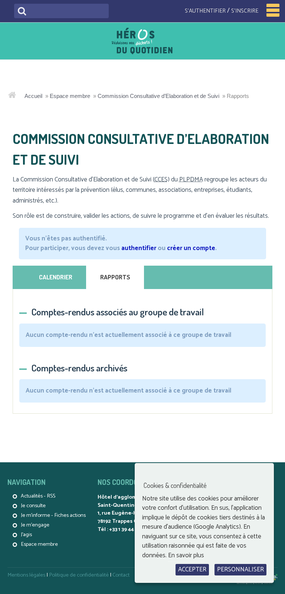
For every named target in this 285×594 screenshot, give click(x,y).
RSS (51, 496)
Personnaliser (240, 569)
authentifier (138, 248)
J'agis (26, 534)
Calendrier (55, 277)
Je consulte (33, 505)
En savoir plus (186, 555)
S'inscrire (244, 11)
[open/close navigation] (272, 10)
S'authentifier (205, 11)
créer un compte (191, 248)
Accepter (192, 569)
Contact (121, 575)
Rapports (115, 277)
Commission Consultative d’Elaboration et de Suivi (158, 96)
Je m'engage (35, 525)
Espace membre (70, 96)
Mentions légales (26, 575)
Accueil (33, 96)
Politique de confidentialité (79, 575)
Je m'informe (35, 515)
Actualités (32, 496)
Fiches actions (70, 515)
